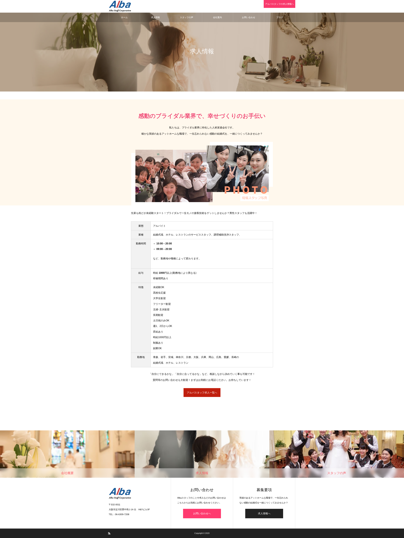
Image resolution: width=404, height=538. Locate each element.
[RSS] (109, 533)
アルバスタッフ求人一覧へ (202, 392)
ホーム (124, 17)
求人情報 (155, 17)
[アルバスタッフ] (120, 6)
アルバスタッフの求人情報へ (279, 4)
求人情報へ (264, 513)
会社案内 (217, 17)
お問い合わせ (248, 17)
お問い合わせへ (202, 513)
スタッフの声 (186, 17)
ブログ (279, 17)
